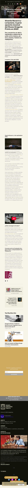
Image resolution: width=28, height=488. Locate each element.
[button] (14, 468)
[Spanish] (21, 3)
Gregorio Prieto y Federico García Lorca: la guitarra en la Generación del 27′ (13, 325)
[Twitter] (15, 4)
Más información (13, 484)
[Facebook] (8, 4)
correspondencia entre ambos (11, 109)
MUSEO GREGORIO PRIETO (7, 8)
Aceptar (21, 484)
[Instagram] (10, 4)
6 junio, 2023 (8, 346)
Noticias (10, 15)
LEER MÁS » (3, 463)
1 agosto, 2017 (8, 328)
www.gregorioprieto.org (10, 233)
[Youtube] (12, 4)
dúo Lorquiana (8, 78)
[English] (18, 3)
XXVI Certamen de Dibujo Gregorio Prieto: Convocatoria (14, 344)
